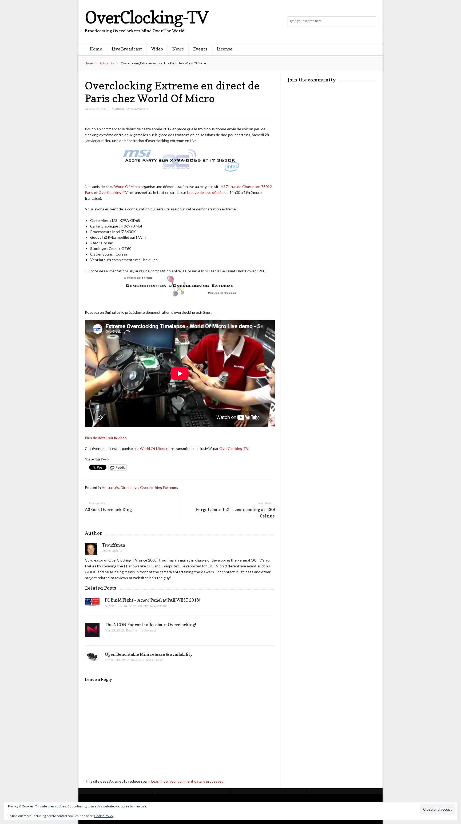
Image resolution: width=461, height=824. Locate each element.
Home (96, 49)
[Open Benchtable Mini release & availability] (92, 658)
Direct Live (129, 487)
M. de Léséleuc (138, 606)
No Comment (158, 606)
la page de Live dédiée (205, 192)
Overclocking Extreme (158, 487)
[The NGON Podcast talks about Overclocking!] (92, 631)
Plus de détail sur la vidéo (106, 437)
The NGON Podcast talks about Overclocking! (150, 624)
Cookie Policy (103, 816)
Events (200, 49)
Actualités (107, 63)
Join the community (312, 80)
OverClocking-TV (146, 17)
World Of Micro (127, 186)
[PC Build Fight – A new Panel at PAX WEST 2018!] (92, 603)
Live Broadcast (127, 49)
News (178, 49)
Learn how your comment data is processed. (187, 781)
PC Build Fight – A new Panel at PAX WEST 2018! (152, 600)
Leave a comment (137, 109)
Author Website (112, 550)
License (224, 49)
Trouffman (117, 109)
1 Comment (148, 630)
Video (157, 49)
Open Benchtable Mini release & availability (149, 654)
